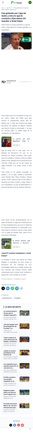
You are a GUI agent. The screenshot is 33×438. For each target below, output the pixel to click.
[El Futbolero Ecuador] (16, 2)
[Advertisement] (16, 64)
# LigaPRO (17, 298)
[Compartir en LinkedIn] (17, 288)
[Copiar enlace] (21, 288)
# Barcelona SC (7, 298)
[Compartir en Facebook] (8, 288)
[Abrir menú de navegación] (3, 2)
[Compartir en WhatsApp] (12, 288)
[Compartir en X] (3, 288)
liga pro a (9, 8)
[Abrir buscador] (30, 2)
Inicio (2, 8)
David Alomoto (11, 81)
